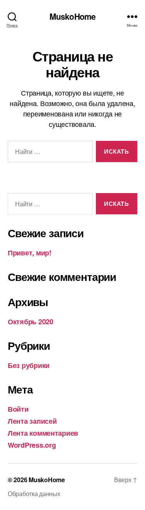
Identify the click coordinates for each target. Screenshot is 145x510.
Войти (18, 409)
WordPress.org (32, 445)
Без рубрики (28, 365)
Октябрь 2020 (30, 322)
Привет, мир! (29, 253)
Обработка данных (34, 493)
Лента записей (32, 421)
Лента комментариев (43, 433)
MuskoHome (72, 16)
